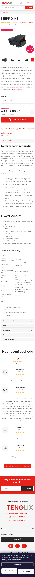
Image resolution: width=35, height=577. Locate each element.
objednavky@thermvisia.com (19, 513)
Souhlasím (26, 571)
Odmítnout (9, 571)
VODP (10, 552)
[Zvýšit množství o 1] (32, 111)
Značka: (6, 133)
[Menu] (32, 2)
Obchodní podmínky (22, 552)
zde (20, 560)
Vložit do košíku (19, 120)
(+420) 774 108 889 (19, 517)
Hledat (29, 7)
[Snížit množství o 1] (32, 114)
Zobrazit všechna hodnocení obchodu (17, 466)
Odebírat (27, 489)
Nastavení (17, 564)
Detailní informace (18, 90)
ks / (17, 539)
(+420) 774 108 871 (19, 520)
